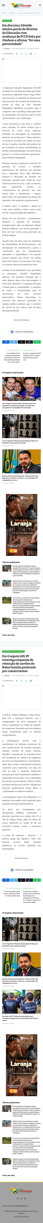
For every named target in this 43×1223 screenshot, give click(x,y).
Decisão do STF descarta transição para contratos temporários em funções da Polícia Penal (20, 1018)
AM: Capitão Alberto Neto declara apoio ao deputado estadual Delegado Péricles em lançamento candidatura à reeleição (19, 406)
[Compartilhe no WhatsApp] (26, 53)
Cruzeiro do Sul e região (13, 651)
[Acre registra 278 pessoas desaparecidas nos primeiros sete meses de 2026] (21, 426)
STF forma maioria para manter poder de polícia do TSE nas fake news (11, 894)
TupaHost (21, 1213)
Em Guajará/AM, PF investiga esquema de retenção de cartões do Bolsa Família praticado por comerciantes (12, 357)
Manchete (7, 21)
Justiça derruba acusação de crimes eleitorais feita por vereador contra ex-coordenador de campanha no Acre (20, 478)
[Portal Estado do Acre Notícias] (21, 5)
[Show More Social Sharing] (35, 53)
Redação (7, 48)
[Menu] (3, 5)
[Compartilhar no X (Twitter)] (21, 53)
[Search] (40, 5)
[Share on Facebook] (17, 53)
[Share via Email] (31, 53)
